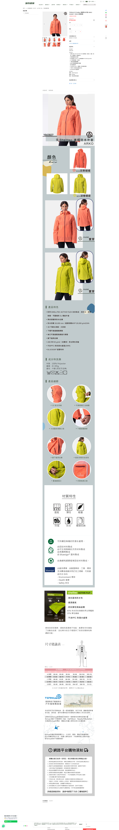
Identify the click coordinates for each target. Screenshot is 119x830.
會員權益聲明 (67, 829)
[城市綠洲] (30, 3)
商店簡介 (48, 827)
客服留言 (66, 827)
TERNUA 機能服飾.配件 (73, 43)
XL (81, 25)
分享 (71, 83)
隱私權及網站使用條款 (51, 829)
